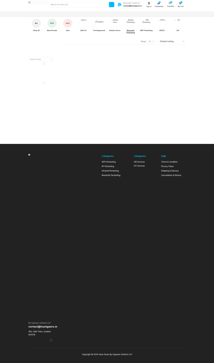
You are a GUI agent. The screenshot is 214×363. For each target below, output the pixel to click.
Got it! (203, 4)
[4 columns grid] (64, 41)
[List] (68, 41)
